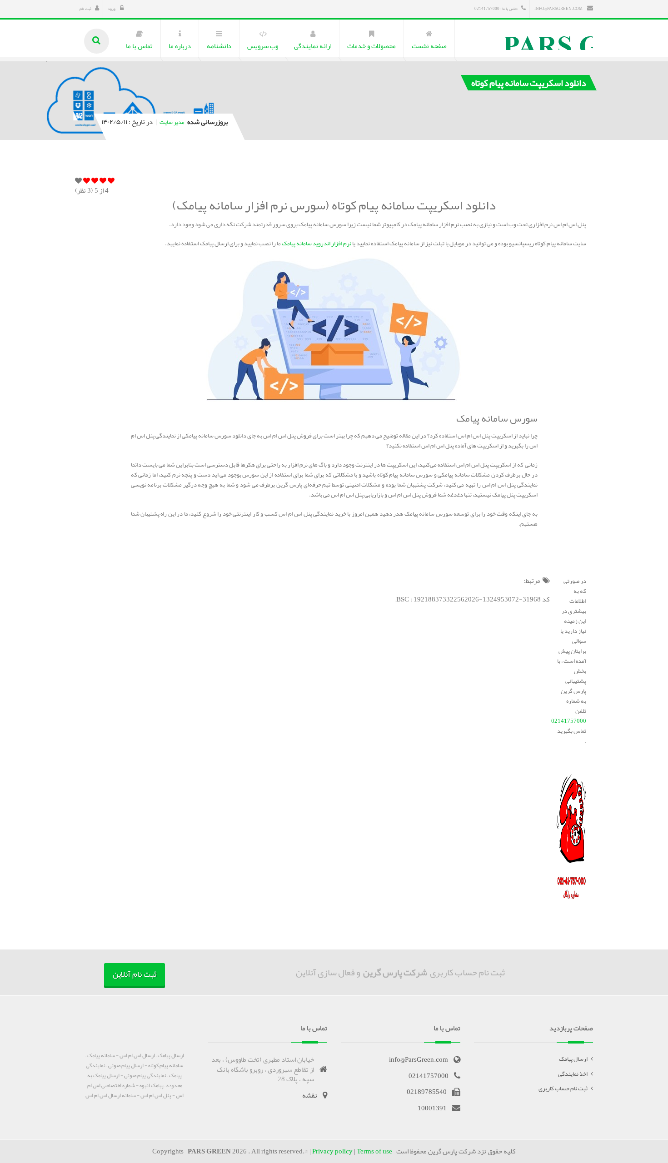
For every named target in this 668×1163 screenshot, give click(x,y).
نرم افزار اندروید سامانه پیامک (316, 243)
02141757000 (568, 721)
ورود (112, 9)
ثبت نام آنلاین (134, 974)
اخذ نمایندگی (573, 1074)
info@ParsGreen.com (558, 9)
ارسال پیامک (573, 1059)
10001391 (432, 1108)
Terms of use (374, 1151)
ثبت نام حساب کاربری (563, 1088)
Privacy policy (332, 1151)
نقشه (309, 1095)
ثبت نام (85, 9)
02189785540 (427, 1091)
